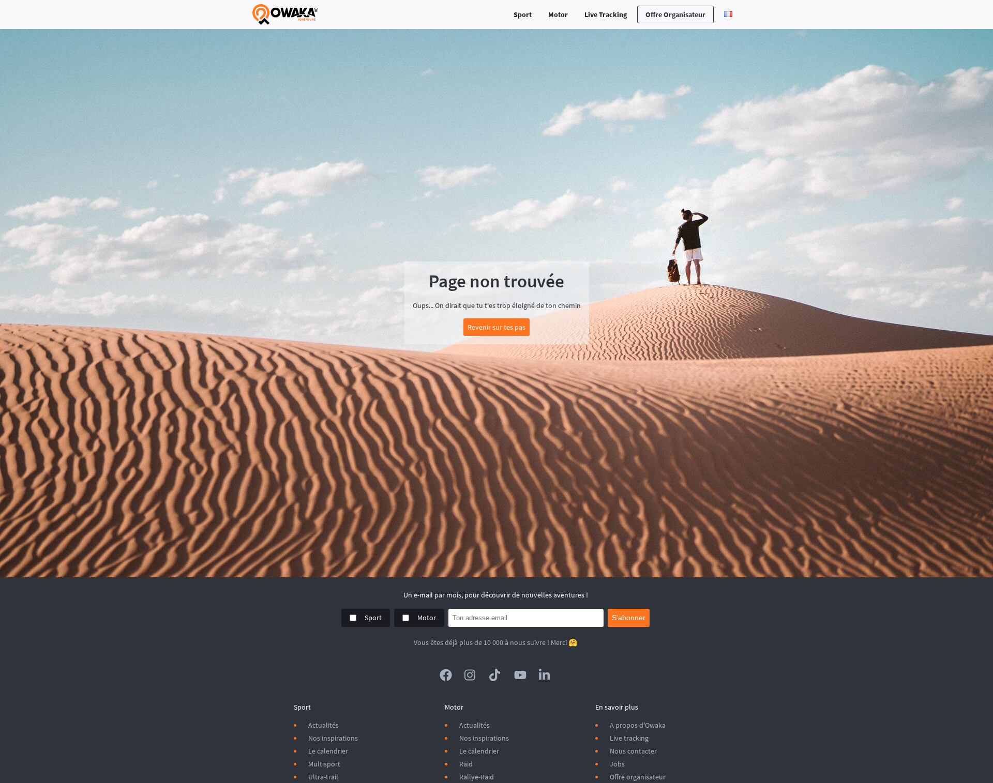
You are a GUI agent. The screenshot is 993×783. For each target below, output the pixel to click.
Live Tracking (605, 14)
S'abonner (628, 617)
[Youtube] (520, 675)
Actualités (323, 725)
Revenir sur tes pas (496, 327)
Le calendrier (328, 751)
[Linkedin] (545, 675)
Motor (558, 14)
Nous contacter (633, 751)
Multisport (324, 764)
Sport (523, 14)
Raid (466, 764)
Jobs (617, 764)
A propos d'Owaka (638, 725)
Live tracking (629, 738)
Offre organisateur (675, 14)
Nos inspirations (333, 738)
